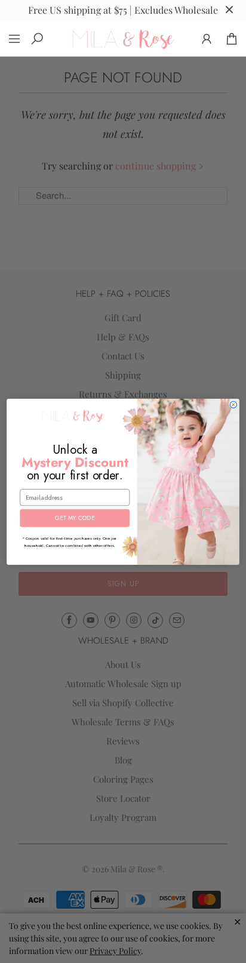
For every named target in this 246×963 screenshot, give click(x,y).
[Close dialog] (233, 404)
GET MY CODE (74, 517)
